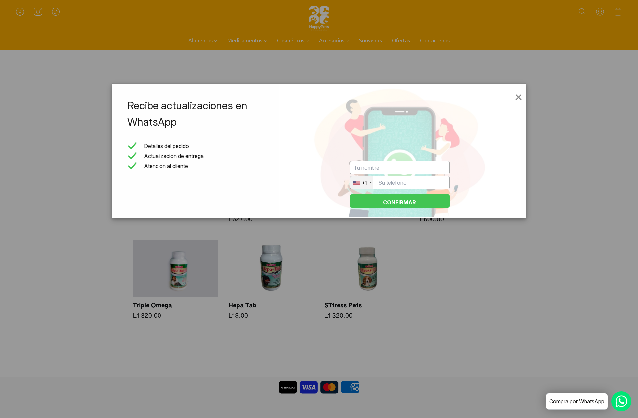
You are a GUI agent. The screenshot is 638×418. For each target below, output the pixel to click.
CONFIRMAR (399, 202)
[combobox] (361, 182)
